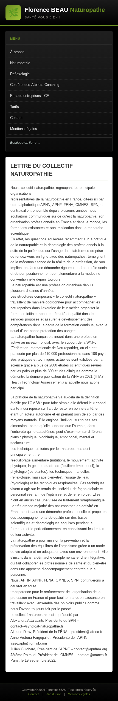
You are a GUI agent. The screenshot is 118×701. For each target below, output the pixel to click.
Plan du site (53, 694)
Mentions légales (23, 129)
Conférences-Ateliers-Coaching (34, 85)
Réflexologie (20, 74)
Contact (16, 118)
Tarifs (14, 107)
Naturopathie (20, 63)
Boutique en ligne (23, 143)
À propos (17, 52)
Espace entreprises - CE (29, 96)
